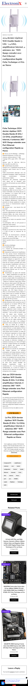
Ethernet (6, 472)
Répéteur (12, 482)
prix (10, 478)
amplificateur (18, 463)
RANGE (16, 478)
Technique (20, 482)
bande (18, 466)
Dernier (15, 469)
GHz (5, 475)
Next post (14, 500)
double (21, 469)
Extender (13, 472)
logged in (12, 672)
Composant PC (7, 463)
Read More (14, 552)
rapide (5, 482)
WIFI (5, 485)
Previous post (14, 494)
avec (13, 466)
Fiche (20, 472)
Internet (11, 475)
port (5, 478)
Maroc (17, 475)
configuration (7, 469)
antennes (6, 466)
